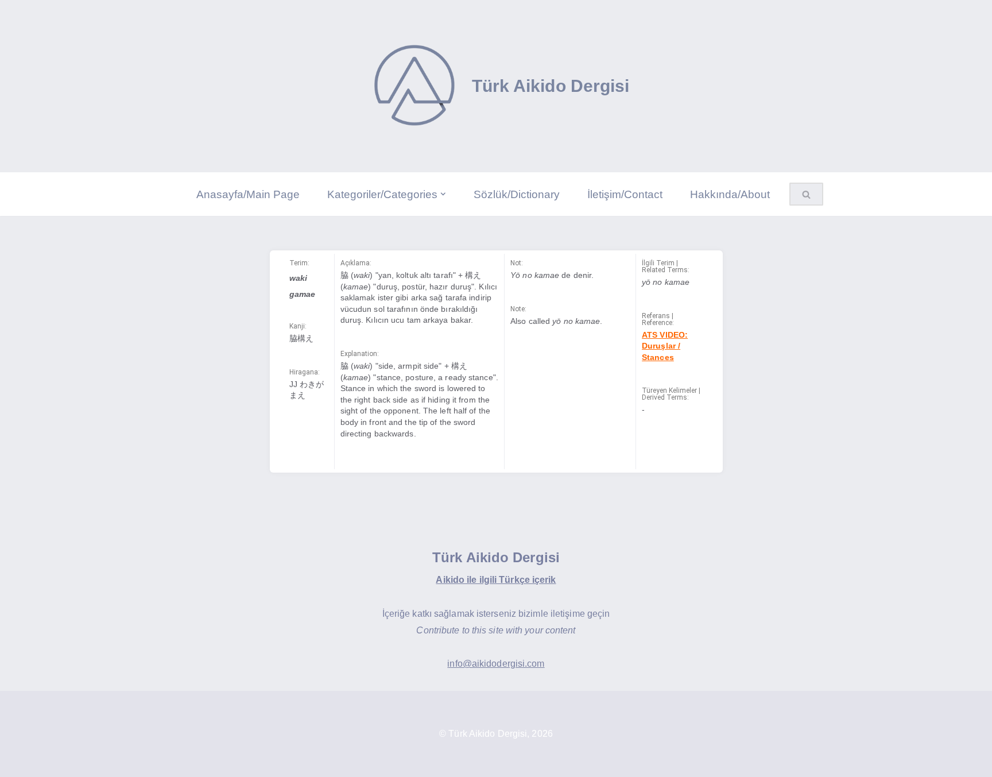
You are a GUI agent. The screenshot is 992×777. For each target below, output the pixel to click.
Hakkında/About (730, 194)
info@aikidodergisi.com (495, 663)
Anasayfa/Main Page (248, 194)
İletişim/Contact (624, 194)
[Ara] (810, 194)
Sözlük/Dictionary (517, 194)
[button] (443, 194)
